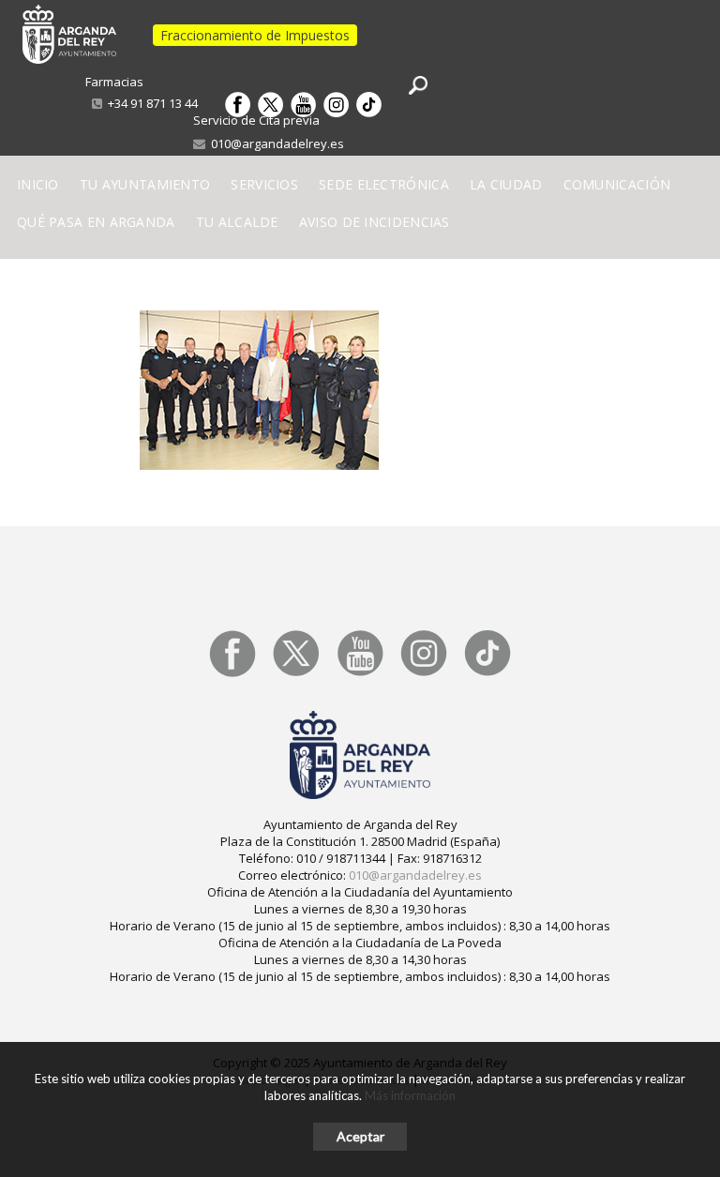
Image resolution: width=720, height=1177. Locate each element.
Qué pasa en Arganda (96, 222)
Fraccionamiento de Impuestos (255, 35)
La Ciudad (506, 184)
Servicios (264, 184)
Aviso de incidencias (374, 222)
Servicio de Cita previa (256, 120)
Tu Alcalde (237, 222)
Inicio (38, 184)
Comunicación (617, 184)
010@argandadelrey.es (274, 143)
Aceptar (360, 1136)
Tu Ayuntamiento (145, 184)
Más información (410, 1095)
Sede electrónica (384, 184)
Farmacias (114, 81)
